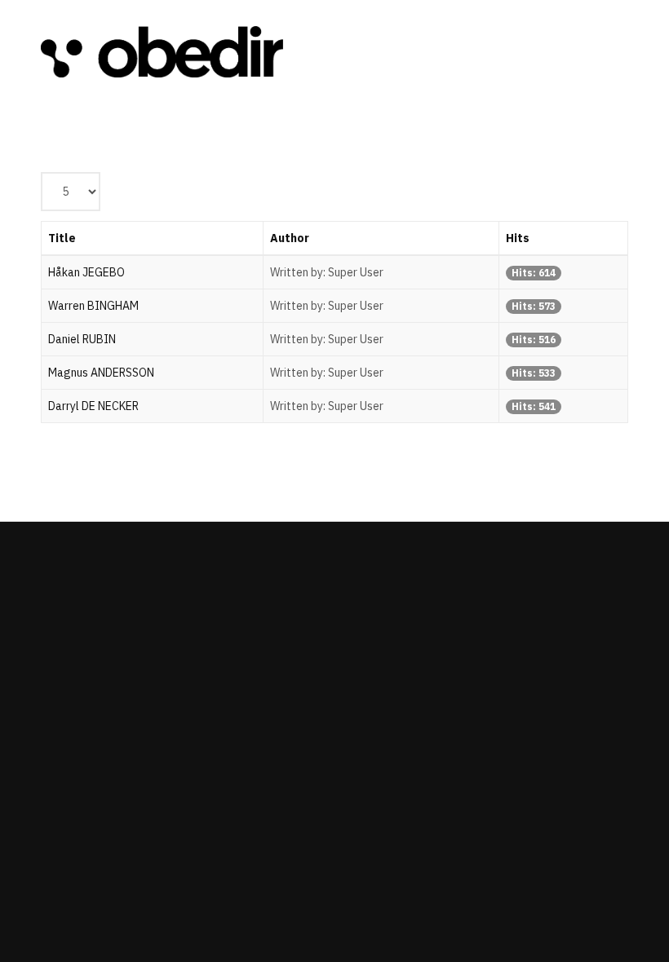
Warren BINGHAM (93, 305)
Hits (517, 238)
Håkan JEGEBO (86, 272)
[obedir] (162, 52)
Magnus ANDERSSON (101, 372)
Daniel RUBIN (82, 339)
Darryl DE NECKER (93, 406)
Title (62, 238)
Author (289, 238)
